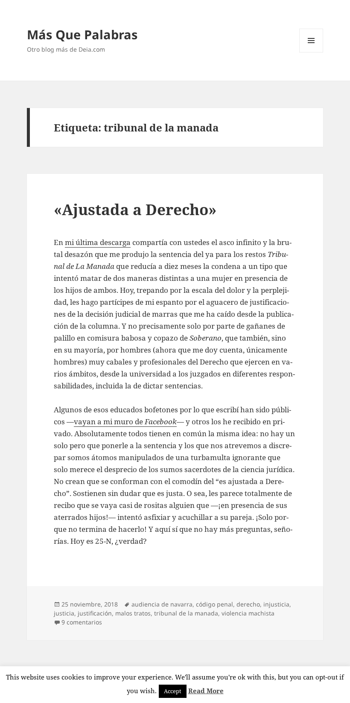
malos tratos (133, 613)
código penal (214, 604)
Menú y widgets (311, 52)
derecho (248, 604)
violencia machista (248, 613)
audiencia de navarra (161, 604)
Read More (206, 690)
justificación (95, 613)
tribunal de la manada (186, 613)
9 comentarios (81, 622)
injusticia (276, 604)
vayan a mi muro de (125, 421)
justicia (64, 613)
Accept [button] (172, 691)
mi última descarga (98, 242)
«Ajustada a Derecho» (135, 209)
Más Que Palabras (82, 34)
